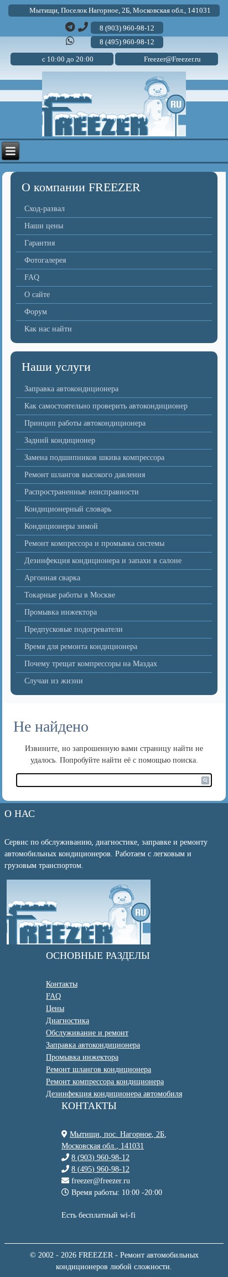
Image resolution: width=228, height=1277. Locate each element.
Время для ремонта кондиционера (80, 646)
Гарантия (39, 243)
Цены (55, 1008)
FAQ (31, 277)
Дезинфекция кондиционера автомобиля (114, 1094)
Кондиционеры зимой (61, 526)
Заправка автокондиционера (71, 389)
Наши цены (43, 226)
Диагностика (67, 1021)
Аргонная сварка (52, 578)
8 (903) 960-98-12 (100, 1157)
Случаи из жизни (53, 681)
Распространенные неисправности (81, 492)
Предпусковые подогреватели (73, 629)
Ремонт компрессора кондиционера (105, 1081)
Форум (35, 312)
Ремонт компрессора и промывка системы (94, 543)
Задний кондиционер (59, 440)
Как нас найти (48, 329)
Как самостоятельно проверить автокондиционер (106, 406)
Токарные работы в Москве (69, 595)
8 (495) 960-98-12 (100, 1169)
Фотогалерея (45, 260)
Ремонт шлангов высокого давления (84, 475)
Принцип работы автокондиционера (85, 423)
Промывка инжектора (60, 612)
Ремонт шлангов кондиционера (98, 1069)
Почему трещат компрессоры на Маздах (90, 664)
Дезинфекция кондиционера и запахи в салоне (103, 560)
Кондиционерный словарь (67, 509)
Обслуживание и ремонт (87, 1033)
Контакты (61, 984)
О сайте (37, 294)
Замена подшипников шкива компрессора (94, 457)
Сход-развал (44, 209)
